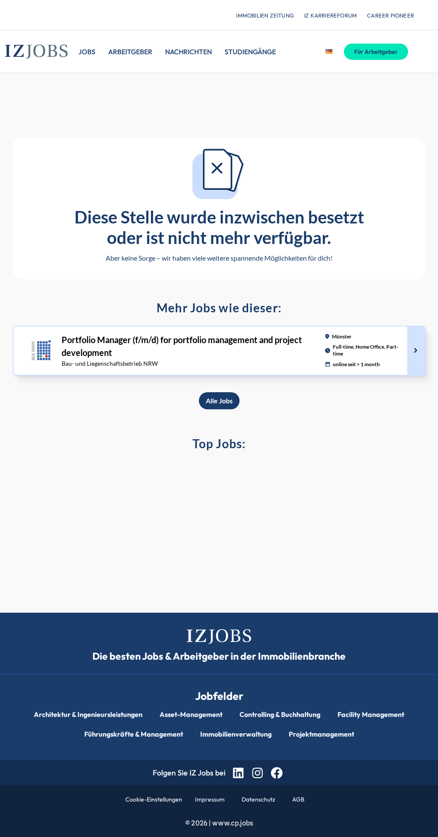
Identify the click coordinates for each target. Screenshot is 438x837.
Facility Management (370, 714)
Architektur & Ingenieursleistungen (88, 714)
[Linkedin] (238, 772)
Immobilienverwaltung (236, 734)
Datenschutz (258, 799)
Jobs (86, 51)
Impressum (210, 799)
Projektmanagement (321, 734)
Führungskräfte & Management (133, 734)
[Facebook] (277, 772)
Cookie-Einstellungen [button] (153, 799)
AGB (298, 799)
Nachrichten (188, 51)
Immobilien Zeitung (265, 15)
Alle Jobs (219, 400)
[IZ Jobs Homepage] (36, 51)
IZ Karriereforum (330, 15)
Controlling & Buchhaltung (280, 714)
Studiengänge (250, 51)
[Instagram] (257, 772)
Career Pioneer (390, 15)
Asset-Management (191, 714)
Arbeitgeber (130, 51)
